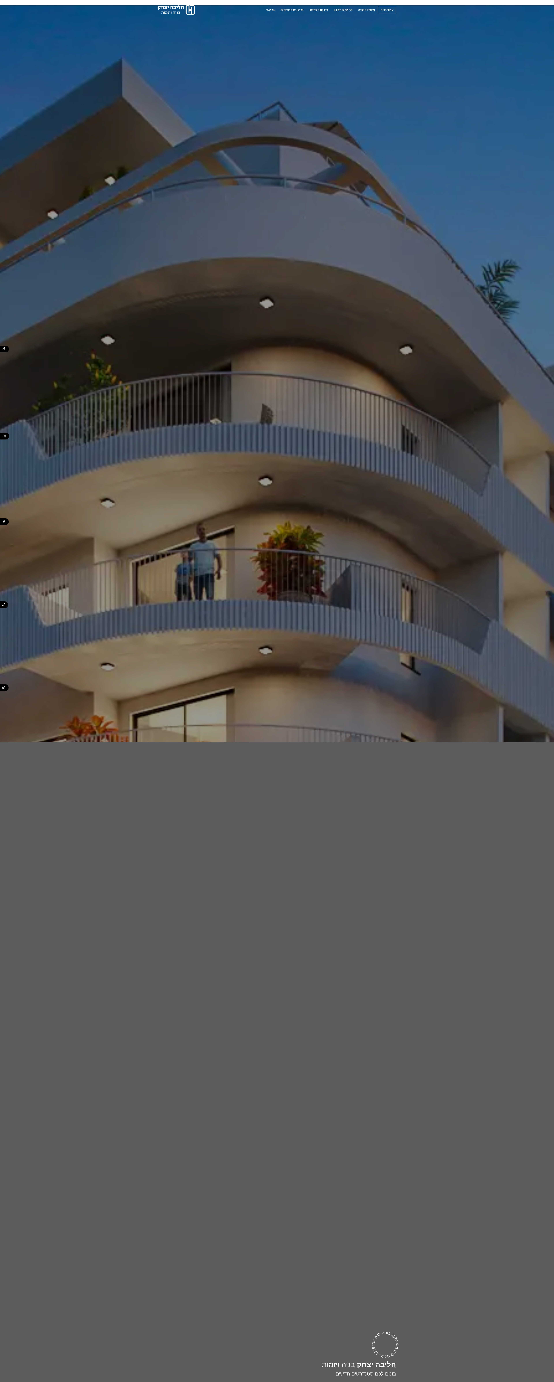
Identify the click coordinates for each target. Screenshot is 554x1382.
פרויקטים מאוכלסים (292, 9)
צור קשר (270, 9)
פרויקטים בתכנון (318, 9)
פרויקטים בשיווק (343, 9)
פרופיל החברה (366, 9)
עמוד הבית (387, 9)
